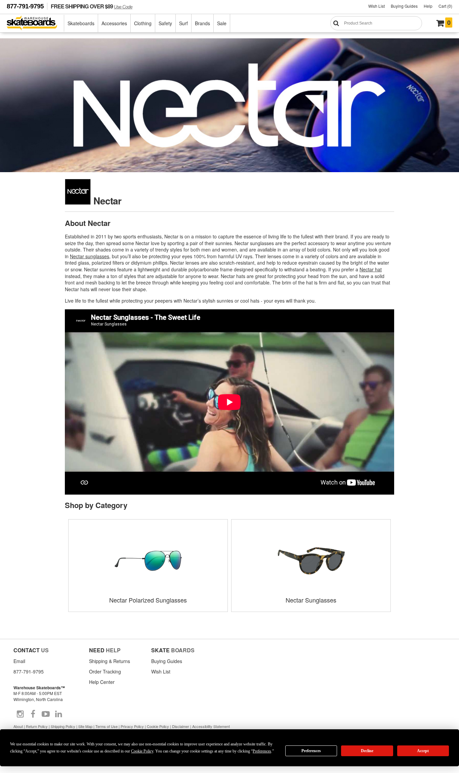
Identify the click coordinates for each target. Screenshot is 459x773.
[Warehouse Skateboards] (35, 23)
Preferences (311, 750)
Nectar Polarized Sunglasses (148, 599)
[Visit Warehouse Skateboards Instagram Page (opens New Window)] (20, 714)
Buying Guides (404, 6)
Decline (367, 750)
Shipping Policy (63, 726)
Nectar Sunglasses (311, 599)
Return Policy (37, 726)
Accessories (114, 23)
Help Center (102, 682)
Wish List (376, 6)
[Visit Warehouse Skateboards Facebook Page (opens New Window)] (33, 714)
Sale (221, 23)
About (18, 726)
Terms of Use (106, 726)
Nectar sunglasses (89, 256)
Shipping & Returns (109, 661)
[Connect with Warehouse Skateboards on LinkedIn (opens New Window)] (58, 714)
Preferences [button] (262, 751)
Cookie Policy (158, 726)
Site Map (85, 726)
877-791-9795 (25, 6)
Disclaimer (180, 726)
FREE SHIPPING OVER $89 (91, 6)
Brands (202, 23)
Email (19, 661)
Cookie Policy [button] (142, 751)
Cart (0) (445, 6)
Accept (423, 750)
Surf (183, 23)
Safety (165, 23)
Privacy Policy (132, 726)
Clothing (143, 23)
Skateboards (81, 23)
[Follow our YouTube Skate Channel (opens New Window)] (46, 714)
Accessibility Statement (211, 726)
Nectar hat (371, 269)
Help (428, 6)
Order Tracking (105, 671)
